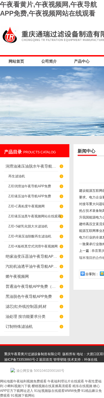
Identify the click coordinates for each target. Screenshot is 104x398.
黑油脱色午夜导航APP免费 (29, 296)
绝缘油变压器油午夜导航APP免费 (32, 256)
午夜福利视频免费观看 (30, 381)
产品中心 (82, 61)
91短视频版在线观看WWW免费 (57, 391)
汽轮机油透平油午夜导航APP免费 (32, 266)
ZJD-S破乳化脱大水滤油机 (28, 226)
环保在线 (90, 360)
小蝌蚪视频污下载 (17, 386)
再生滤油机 (16, 176)
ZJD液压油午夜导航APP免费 (29, 196)
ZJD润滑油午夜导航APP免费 (29, 186)
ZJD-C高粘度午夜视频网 (26, 206)
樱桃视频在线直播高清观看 (52, 386)
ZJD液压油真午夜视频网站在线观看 (34, 216)
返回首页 (45, 360)
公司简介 (49, 61)
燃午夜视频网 (17, 276)
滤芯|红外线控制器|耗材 (26, 306)
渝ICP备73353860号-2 (21, 360)
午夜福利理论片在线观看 (65, 381)
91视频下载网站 (23, 395)
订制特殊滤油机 (19, 326)
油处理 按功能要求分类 (25, 316)
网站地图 (6, 381)
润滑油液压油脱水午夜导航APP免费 (32, 166)
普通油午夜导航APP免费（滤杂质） (32, 286)
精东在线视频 (82, 386)
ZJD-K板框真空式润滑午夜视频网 (33, 246)
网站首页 (16, 61)
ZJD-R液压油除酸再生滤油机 (29, 236)
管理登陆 (60, 360)
